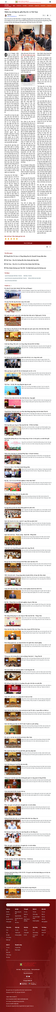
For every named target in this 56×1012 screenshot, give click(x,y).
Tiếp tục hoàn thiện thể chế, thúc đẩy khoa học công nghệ (20, 398)
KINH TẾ (37, 5)
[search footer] (7, 904)
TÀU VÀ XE (49, 5)
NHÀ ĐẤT (43, 5)
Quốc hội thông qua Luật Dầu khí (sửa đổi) (16, 764)
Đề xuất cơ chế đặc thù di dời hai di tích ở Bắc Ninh (18, 737)
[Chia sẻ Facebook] (48, 15)
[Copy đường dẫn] (50, 15)
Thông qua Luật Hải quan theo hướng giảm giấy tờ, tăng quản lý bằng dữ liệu (25, 778)
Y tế (34, 930)
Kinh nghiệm (44, 921)
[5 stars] (17, 239)
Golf (43, 935)
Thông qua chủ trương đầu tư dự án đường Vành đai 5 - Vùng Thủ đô (23, 656)
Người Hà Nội (18, 916)
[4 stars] (14, 239)
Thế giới (26, 909)
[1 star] (6, 239)
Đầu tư (43, 914)
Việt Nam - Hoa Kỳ (28, 275)
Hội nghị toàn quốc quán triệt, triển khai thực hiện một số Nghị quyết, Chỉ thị (25, 315)
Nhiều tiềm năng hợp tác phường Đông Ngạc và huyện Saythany (22, 453)
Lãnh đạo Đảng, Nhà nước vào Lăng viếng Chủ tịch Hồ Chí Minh (22, 344)
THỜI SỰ (19, 5)
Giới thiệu (18, 969)
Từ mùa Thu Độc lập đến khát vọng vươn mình (17, 301)
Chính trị (7, 9)
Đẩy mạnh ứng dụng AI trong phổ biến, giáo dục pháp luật (20, 750)
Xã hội (7, 916)
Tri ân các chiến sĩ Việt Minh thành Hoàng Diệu (17, 467)
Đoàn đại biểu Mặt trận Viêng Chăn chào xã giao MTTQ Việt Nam (22, 629)
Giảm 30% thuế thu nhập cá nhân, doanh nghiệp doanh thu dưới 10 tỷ (23, 588)
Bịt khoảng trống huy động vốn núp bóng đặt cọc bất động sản (21, 832)
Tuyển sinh (17, 932)
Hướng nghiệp (18, 935)
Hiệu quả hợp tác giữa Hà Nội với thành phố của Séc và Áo (20, 371)
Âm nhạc (8, 957)
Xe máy (7, 935)
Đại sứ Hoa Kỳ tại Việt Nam (11, 280)
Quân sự (26, 914)
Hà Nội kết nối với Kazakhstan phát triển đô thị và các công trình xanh (23, 357)
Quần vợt (44, 932)
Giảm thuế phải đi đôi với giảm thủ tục (15, 791)
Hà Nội (7, 912)
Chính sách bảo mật (35, 969)
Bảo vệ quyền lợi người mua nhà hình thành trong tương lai (20, 887)
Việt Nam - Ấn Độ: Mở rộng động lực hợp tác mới (18, 384)
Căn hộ (43, 916)
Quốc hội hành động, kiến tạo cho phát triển (16, 494)
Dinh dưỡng (35, 932)
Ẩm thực (17, 922)
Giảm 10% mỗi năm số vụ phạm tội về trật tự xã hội (18, 696)
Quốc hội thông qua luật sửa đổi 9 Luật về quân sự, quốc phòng (21, 723)
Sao (7, 950)
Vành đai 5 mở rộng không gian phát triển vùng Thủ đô (19, 548)
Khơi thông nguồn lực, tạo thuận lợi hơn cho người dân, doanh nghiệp (23, 642)
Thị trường (8, 937)
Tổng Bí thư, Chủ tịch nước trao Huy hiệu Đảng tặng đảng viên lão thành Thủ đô (26, 411)
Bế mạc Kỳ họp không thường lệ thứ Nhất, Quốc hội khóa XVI (21, 561)
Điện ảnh (8, 952)
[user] (50, 2)
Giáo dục (17, 927)
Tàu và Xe (8, 927)
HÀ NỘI (24, 5)
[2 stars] (8, 239)
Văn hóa (26, 927)
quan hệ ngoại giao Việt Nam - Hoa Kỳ (13, 275)
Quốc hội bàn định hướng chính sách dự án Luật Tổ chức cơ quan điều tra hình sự (26, 710)
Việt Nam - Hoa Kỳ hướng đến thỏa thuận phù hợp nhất (22, 260)
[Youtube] (29, 977)
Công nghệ (8, 921)
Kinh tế (34, 909)
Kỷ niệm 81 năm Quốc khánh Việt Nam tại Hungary (18, 288)
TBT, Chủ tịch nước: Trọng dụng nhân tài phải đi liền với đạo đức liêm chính (25, 575)
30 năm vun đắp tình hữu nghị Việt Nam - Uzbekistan (19, 859)
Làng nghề (26, 932)
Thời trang (8, 954)
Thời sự (8, 909)
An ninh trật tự (9, 919)
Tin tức (25, 912)
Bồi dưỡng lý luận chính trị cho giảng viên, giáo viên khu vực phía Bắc (23, 683)
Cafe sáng (35, 914)
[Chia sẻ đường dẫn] (47, 247)
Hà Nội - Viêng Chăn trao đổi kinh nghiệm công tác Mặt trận (21, 602)
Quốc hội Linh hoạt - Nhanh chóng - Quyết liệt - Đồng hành (20, 534)
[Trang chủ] (13, 6)
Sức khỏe (35, 927)
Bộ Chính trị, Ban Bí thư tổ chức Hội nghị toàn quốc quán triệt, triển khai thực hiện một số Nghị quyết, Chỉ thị (27, 329)
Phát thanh (17, 950)
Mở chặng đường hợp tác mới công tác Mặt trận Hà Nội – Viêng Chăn (23, 615)
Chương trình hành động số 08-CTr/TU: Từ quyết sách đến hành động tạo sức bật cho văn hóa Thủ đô (27, 873)
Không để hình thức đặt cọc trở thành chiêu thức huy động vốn (21, 818)
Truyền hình (17, 947)
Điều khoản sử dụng (26, 969)
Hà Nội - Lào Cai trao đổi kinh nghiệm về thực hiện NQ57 (20, 480)
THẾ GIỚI (31, 5)
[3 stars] (11, 239)
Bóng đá (44, 930)
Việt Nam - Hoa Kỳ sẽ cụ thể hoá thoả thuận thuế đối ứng (22, 264)
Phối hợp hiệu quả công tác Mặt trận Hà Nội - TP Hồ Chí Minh (21, 425)
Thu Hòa (9, 14)
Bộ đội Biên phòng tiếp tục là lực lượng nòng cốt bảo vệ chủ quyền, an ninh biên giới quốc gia (27, 439)
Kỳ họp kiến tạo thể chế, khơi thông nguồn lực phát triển (20, 507)
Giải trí (8, 945)
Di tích (25, 935)
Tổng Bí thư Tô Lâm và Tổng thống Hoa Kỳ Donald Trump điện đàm (26, 256)
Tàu (7, 932)
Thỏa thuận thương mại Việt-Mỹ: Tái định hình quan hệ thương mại (26, 268)
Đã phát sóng (18, 945)
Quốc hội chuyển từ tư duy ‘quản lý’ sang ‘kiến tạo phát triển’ (21, 521)
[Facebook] (27, 977)
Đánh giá (8, 940)
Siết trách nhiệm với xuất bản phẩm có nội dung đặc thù (19, 669)
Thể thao (44, 927)
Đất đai (43, 919)
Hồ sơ (25, 916)
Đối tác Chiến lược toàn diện (34, 278)
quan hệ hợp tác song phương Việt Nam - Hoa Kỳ (15, 278)
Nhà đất (44, 909)
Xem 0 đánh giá (28, 243)
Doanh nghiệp (36, 920)
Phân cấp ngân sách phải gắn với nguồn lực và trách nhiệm (20, 805)
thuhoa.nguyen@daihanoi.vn (12, 16)
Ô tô (7, 930)
